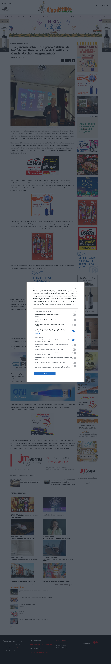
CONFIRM (44, 373)
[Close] (81, 285)
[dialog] (55, 332)
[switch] (74, 315)
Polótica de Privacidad (64, 379)
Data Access (53, 379)
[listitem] (55, 311)
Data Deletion (45, 379)
